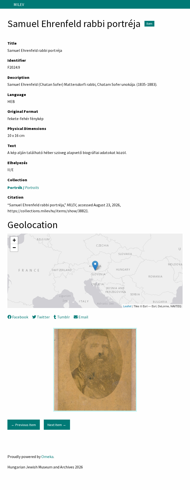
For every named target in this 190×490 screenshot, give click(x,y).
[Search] (186, 4)
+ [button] (14, 240)
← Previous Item (23, 425)
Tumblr (63, 316)
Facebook (20, 316)
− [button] (14, 248)
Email (83, 316)
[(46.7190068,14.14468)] (95, 266)
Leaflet (127, 306)
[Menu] (6, 4)
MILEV (19, 4)
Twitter (43, 316)
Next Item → (57, 425)
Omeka (47, 456)
